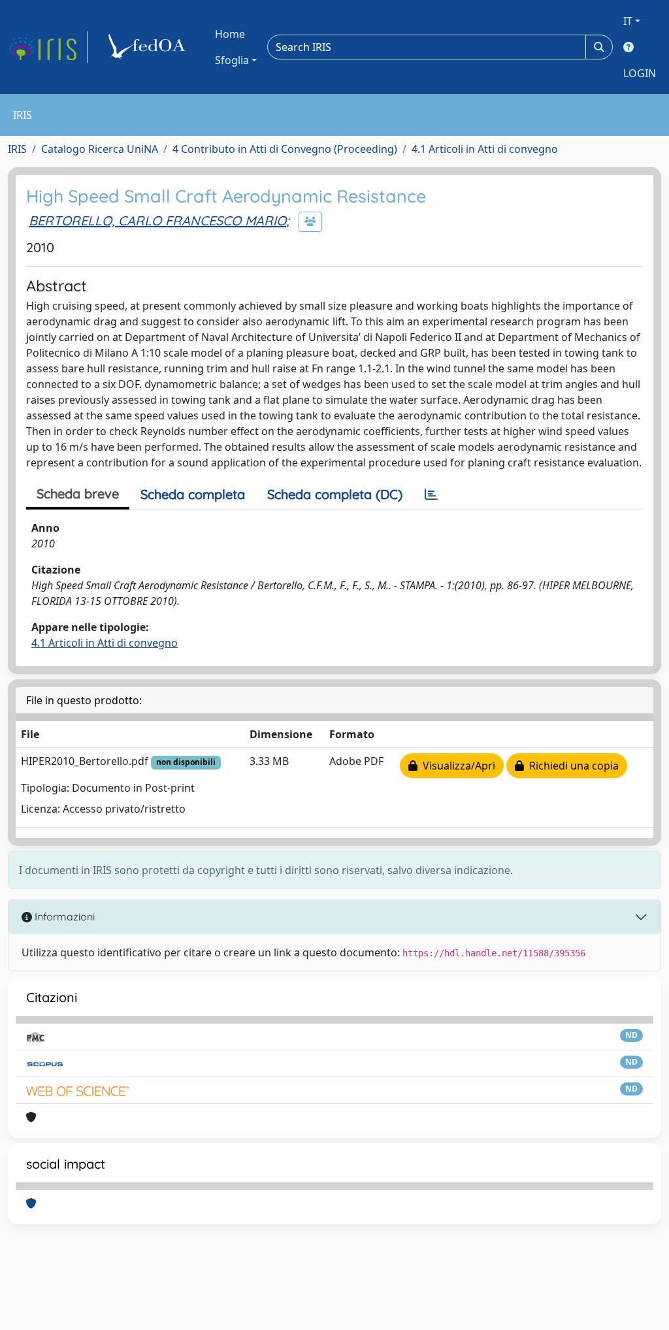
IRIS (17, 149)
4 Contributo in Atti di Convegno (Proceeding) (284, 149)
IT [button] (627, 21)
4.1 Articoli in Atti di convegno (485, 149)
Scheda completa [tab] (192, 494)
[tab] (431, 494)
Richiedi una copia (571, 765)
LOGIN (639, 73)
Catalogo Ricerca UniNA (99, 149)
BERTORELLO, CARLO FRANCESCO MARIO (157, 220)
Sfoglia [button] (232, 60)
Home (230, 34)
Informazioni (63, 916)
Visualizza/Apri (456, 765)
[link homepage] (48, 47)
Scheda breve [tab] (78, 493)
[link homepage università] (149, 47)
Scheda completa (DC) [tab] (334, 494)
